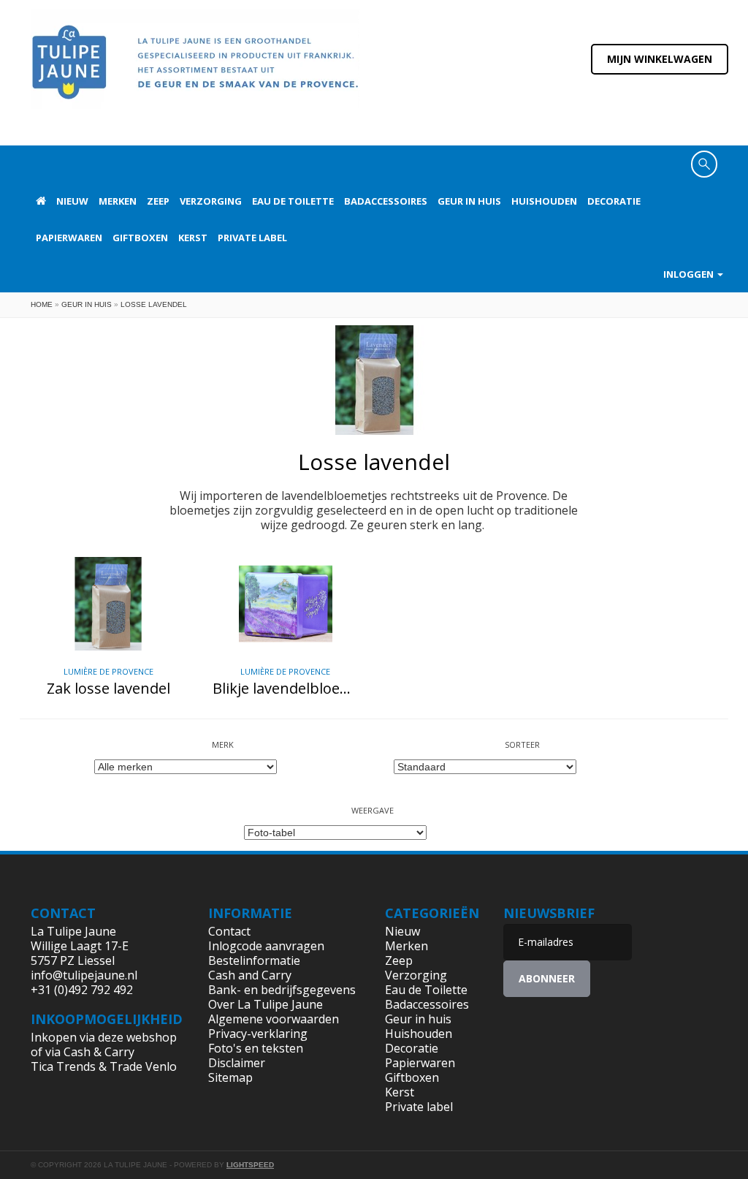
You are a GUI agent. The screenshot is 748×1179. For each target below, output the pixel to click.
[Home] (195, 71)
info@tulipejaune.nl (84, 975)
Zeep (158, 201)
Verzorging (211, 201)
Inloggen (689, 274)
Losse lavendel (154, 304)
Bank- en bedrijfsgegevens (282, 990)
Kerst (192, 237)
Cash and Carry (249, 975)
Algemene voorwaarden (273, 1019)
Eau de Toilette (293, 201)
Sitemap (230, 1077)
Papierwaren (69, 237)
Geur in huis (469, 201)
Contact (229, 931)
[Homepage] (41, 201)
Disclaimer (236, 1063)
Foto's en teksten (255, 1048)
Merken (118, 201)
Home (42, 304)
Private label (252, 237)
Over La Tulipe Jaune (265, 1004)
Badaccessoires (385, 201)
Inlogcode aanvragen (266, 946)
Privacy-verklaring (258, 1034)
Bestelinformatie (254, 960)
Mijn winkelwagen (659, 59)
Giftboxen (140, 237)
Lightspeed (250, 1165)
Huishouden (544, 201)
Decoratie (614, 201)
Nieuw (72, 201)
